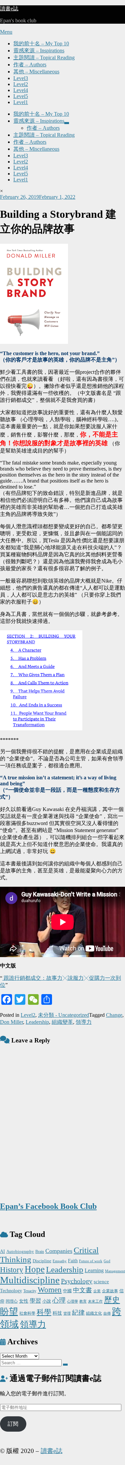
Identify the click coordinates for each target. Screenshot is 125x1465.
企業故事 (110, 1291)
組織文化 (94, 1313)
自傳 (107, 1313)
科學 (44, 1312)
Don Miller (11, 1022)
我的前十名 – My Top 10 (41, 43)
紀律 (78, 1312)
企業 (97, 1291)
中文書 (82, 1290)
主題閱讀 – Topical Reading (44, 57)
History (11, 1270)
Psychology (76, 1281)
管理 (67, 1313)
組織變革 (62, 1022)
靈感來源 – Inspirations (38, 50)
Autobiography (20, 1251)
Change (114, 1015)
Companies (58, 1251)
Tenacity (29, 1291)
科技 (57, 1313)
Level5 (20, 96)
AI (2, 1251)
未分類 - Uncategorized (63, 1015)
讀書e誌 (9, 8)
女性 (23, 1301)
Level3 (20, 78)
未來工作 (95, 1301)
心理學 (72, 1301)
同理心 (12, 1301)
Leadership (37, 1022)
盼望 (9, 1312)
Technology (11, 1290)
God (107, 1261)
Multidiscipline (30, 1280)
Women (50, 1290)
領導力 (84, 1022)
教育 (83, 1301)
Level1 (20, 102)
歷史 (112, 1300)
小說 (46, 1301)
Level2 (20, 84)
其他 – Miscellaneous (36, 71)
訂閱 (13, 1424)
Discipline (42, 1261)
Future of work (90, 1261)
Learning (94, 1271)
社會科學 (27, 1313)
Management (115, 1271)
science (101, 1281)
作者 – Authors (29, 64)
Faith (73, 1260)
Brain (39, 1251)
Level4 (20, 90)
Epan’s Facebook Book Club (48, 1206)
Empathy (60, 1261)
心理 (59, 1300)
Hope (35, 1269)
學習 (35, 1301)
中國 (67, 1290)
